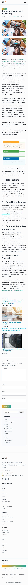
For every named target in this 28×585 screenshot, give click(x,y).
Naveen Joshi (16, 16)
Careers (3, 548)
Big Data (4, 8)
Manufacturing (5, 514)
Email (3, 391)
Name (4, 384)
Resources (4, 537)
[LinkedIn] (6, 479)
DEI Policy (10, 577)
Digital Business (8, 431)
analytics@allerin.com (8, 473)
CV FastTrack (5, 503)
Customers (4, 534)
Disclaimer (4, 577)
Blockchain (6, 426)
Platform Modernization (7, 506)
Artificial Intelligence (9, 422)
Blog (3, 539)
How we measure (5, 532)
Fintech (6, 433)
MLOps (3, 508)
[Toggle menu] (25, 2)
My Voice (6, 438)
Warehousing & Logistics (7, 517)
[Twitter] (3, 479)
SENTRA (3, 488)
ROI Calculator (5, 530)
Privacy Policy (17, 568)
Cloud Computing (8, 428)
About (3, 545)
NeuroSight (4, 493)
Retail (3, 519)
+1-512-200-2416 (7, 470)
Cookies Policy (22, 574)
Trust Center (4, 550)
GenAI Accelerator (6, 501)
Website (4, 398)
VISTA (3, 486)
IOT (5, 435)
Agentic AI (4, 499)
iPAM (3, 490)
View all (3, 524)
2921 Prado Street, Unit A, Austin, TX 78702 (13, 475)
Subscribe (14, 566)
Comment (4, 368)
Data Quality (5, 297)
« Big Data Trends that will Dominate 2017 (12, 300)
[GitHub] (9, 479)
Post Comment (6, 406)
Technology (7, 442)
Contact (3, 552)
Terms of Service (13, 574)
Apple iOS (6, 419)
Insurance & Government (7, 521)
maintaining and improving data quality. (12, 290)
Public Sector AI (8, 440)
